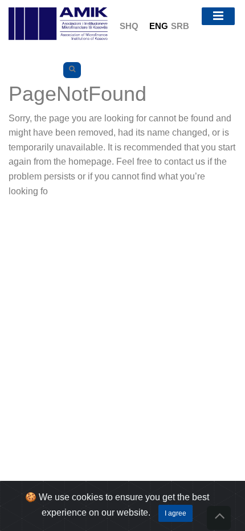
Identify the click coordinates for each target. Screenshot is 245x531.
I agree (175, 513)
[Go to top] (219, 518)
